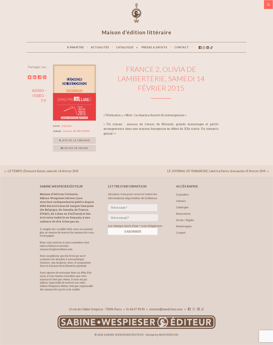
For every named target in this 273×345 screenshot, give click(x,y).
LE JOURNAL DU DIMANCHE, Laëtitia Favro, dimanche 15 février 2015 (216, 171)
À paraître (182, 194)
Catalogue (182, 207)
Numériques (184, 226)
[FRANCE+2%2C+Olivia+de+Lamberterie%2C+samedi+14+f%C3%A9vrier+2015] (29, 77)
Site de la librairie (75, 140)
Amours (67, 126)
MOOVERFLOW (168, 334)
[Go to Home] (136, 327)
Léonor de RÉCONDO (76, 131)
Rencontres (183, 213)
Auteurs (181, 201)
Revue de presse (76, 148)
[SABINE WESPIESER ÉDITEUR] (136, 21)
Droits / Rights (185, 220)
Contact (180, 232)
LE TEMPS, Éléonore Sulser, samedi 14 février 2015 (43, 171)
